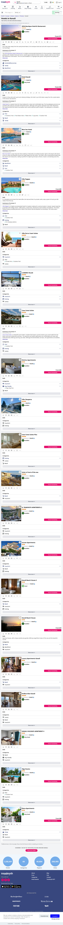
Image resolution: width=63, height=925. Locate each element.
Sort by (16, 12)
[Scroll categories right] (61, 7)
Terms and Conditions (26, 923)
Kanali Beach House (28, 618)
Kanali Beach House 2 (29, 580)
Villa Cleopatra (27, 399)
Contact (49, 877)
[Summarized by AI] (10, 51)
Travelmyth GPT (51, 879)
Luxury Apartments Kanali (31, 658)
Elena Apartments (28, 808)
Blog (48, 873)
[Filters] (2, 12)
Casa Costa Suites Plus (29, 434)
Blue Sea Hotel (27, 129)
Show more (31, 71)
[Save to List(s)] (20, 26)
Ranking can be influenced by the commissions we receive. (14, 23)
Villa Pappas (26, 179)
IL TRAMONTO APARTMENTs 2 (32, 507)
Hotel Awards (35, 879)
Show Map (57, 12)
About (33, 873)
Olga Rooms (26, 769)
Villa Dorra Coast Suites (30, 233)
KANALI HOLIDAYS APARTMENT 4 (33, 731)
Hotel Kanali (26, 77)
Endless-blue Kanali (28, 694)
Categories (34, 877)
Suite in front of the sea (30, 472)
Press (33, 875)
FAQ (48, 875)
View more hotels (31, 850)
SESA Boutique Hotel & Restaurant (34, 26)
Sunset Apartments (28, 542)
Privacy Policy (17, 923)
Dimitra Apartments (29, 360)
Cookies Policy (10, 923)
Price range (8, 12)
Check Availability (52, 38)
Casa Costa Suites (28, 310)
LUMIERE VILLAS (27, 273)
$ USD (45, 2)
